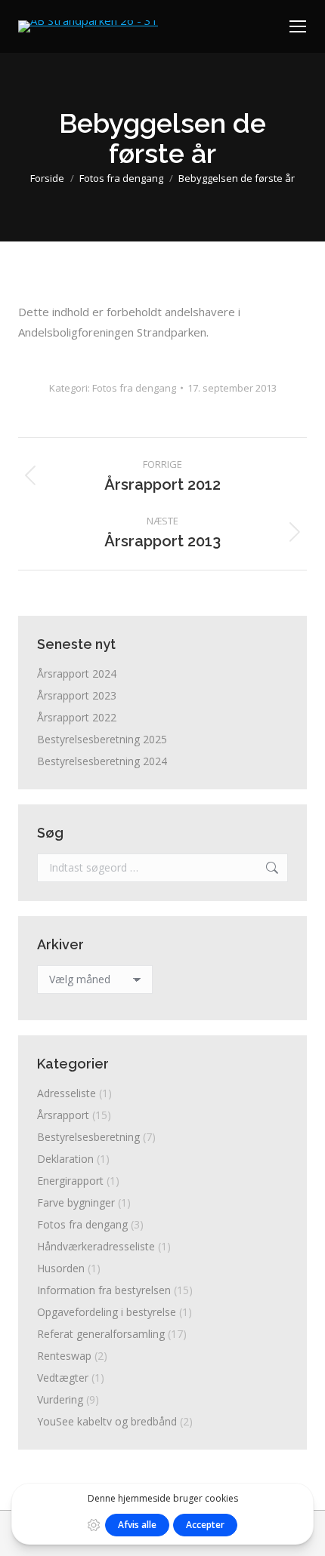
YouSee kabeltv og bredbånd (107, 1421)
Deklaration (65, 1159)
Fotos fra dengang (134, 388)
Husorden (61, 1268)
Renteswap (64, 1355)
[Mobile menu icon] (298, 26)
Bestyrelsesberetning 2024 (102, 761)
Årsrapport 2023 (76, 695)
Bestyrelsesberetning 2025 (102, 739)
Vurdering (60, 1399)
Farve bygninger (76, 1202)
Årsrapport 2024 (76, 673)
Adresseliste (66, 1093)
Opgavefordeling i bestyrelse (106, 1312)
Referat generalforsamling (101, 1334)
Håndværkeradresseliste (96, 1246)
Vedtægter (62, 1377)
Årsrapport (63, 1115)
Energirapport (70, 1180)
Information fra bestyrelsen (104, 1290)
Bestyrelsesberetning (88, 1137)
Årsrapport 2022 (76, 717)
